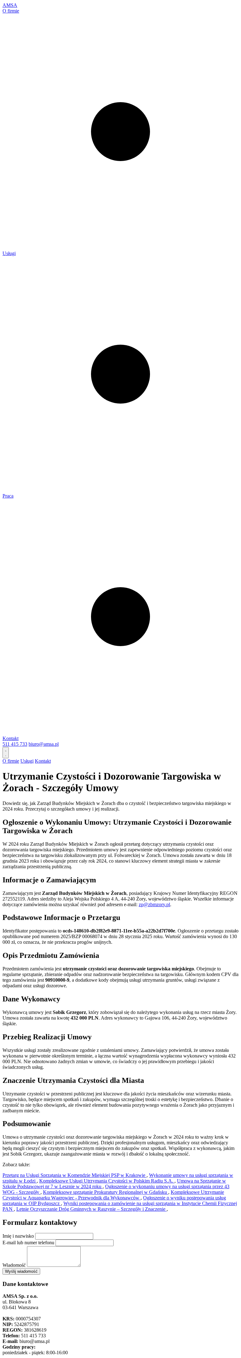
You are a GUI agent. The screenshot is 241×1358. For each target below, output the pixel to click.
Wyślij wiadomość (21, 1271)
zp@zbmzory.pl (154, 904)
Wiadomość (14, 1265)
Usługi (9, 253)
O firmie (11, 10)
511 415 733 (15, 744)
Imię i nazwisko (18, 1236)
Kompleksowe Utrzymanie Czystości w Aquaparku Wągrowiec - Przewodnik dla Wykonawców (113, 1194)
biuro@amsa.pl (44, 744)
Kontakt (11, 738)
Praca (8, 496)
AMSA (10, 5)
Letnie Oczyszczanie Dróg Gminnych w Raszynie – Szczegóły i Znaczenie (91, 1209)
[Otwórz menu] (6, 752)
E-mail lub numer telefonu (28, 1242)
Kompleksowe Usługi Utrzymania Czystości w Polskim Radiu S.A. (106, 1180)
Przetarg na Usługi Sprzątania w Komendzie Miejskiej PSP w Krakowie (75, 1175)
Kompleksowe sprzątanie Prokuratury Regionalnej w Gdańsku (105, 1192)
